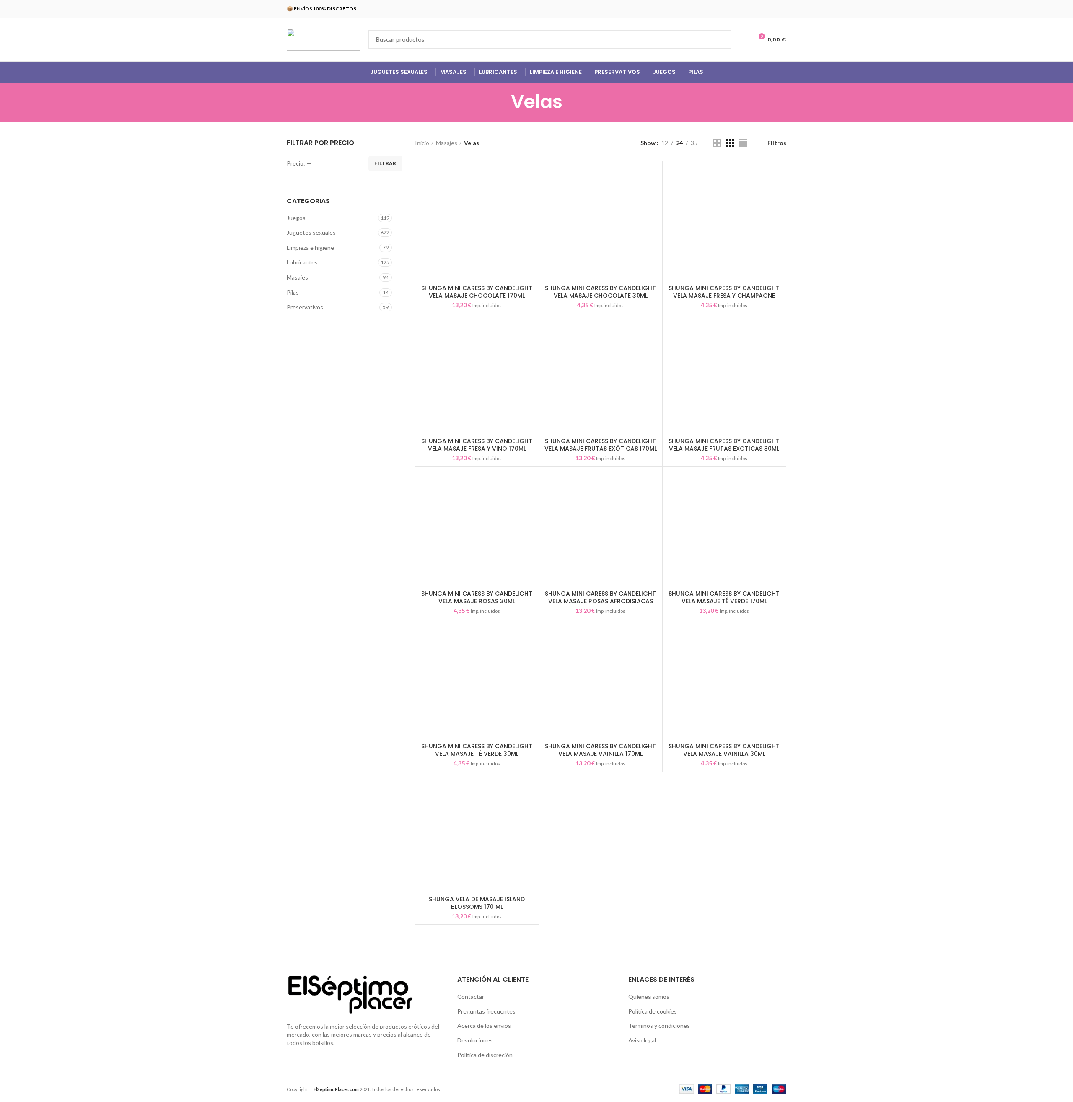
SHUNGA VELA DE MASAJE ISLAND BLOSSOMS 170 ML (477, 903)
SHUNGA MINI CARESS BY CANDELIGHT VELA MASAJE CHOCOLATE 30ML (600, 292)
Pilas (293, 292)
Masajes (297, 277)
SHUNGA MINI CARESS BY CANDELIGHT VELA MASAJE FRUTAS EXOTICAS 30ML (724, 445)
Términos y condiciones (659, 1025)
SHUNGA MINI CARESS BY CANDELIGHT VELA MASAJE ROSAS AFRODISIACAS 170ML (600, 601)
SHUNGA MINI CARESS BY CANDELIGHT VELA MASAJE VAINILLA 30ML (724, 750)
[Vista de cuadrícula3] (730, 143)
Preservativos (305, 307)
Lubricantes (302, 262)
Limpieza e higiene (310, 247)
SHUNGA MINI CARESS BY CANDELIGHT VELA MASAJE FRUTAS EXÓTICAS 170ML (600, 445)
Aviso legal (642, 1040)
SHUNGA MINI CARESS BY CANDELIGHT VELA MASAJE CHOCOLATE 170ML (476, 292)
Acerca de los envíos (484, 1025)
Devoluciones (475, 1040)
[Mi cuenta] (743, 39)
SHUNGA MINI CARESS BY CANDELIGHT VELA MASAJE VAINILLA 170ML (600, 750)
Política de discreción (485, 1054)
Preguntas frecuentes (486, 1011)
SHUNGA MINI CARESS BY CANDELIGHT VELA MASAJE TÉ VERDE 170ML (724, 597)
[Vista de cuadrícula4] (743, 143)
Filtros (776, 143)
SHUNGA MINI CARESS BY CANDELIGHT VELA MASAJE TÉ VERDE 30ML (476, 750)
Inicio (422, 142)
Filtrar (385, 163)
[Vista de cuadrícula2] (717, 143)
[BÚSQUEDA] (720, 39)
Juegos (296, 217)
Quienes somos (648, 996)
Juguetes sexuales (311, 232)
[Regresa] (500, 101)
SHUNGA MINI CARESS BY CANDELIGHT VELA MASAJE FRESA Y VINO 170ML (476, 445)
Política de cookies (652, 1011)
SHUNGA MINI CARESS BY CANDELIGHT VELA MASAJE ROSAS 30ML (476, 597)
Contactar (470, 996)
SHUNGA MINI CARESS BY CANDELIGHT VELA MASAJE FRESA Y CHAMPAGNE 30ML (724, 295)
